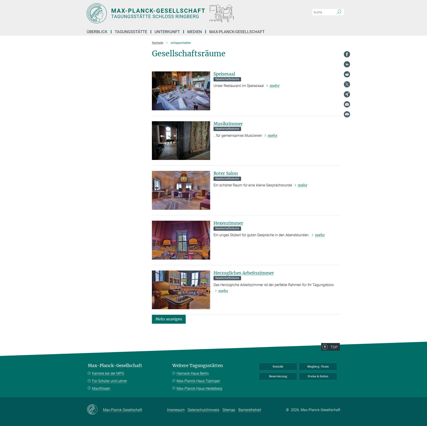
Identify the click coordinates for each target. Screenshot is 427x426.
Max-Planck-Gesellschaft (237, 31)
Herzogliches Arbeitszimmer (244, 273)
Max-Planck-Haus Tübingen (198, 381)
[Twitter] (347, 84)
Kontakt (278, 366)
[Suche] (339, 12)
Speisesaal (224, 74)
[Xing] (347, 94)
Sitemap (228, 410)
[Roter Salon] (181, 190)
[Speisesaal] (181, 90)
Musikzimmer (228, 123)
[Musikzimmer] (181, 140)
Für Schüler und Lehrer (109, 381)
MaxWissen (101, 388)
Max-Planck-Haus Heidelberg (199, 388)
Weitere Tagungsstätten (197, 365)
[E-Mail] (347, 104)
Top (334, 347)
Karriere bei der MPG (108, 373)
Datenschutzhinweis (203, 410)
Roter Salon (226, 173)
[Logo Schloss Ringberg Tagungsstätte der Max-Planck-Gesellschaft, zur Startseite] (170, 13)
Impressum (176, 410)
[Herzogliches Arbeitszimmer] (181, 290)
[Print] (347, 114)
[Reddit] (347, 74)
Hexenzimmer (228, 223)
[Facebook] (347, 54)
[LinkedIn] (347, 64)
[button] (169, 319)
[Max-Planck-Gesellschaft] (95, 409)
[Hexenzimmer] (181, 240)
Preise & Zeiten (318, 376)
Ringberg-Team (318, 366)
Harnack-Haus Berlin (193, 373)
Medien (194, 31)
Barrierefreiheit (249, 410)
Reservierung (278, 376)
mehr (274, 85)
